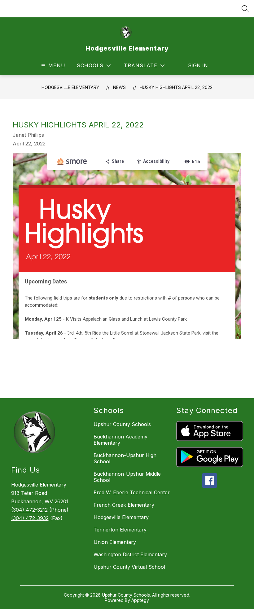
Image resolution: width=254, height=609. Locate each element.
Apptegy (140, 600)
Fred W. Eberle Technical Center (132, 492)
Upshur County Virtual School (129, 567)
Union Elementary (115, 542)
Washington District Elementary (130, 554)
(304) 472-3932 (30, 518)
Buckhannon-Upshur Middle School (127, 477)
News (119, 87)
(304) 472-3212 (29, 510)
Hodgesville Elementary (70, 87)
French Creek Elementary (124, 505)
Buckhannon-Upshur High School (125, 458)
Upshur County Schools (122, 424)
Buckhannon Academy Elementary (120, 439)
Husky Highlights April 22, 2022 (176, 87)
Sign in (198, 65)
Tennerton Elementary (120, 530)
